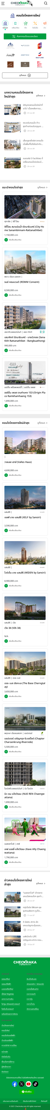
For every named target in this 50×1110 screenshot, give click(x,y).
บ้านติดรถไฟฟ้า (7, 1040)
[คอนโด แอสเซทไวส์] (25, 55)
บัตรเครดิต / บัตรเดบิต (35, 984)
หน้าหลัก (5, 1051)
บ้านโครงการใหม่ (8, 1025)
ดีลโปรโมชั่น (6, 1056)
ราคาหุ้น (30, 999)
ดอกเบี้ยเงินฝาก (32, 989)
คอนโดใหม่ (6, 1030)
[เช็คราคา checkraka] (20, 3)
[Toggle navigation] (3, 3)
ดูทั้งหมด (22, 75)
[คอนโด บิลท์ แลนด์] (39, 55)
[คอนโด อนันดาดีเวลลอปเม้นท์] (25, 46)
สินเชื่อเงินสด (32, 979)
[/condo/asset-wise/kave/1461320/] (25, 829)
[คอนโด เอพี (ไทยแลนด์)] (39, 46)
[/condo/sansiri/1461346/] (25, 552)
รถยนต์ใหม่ (6, 979)
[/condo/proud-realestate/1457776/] (25, 262)
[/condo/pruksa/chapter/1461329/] (25, 718)
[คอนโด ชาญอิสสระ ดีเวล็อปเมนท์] (25, 64)
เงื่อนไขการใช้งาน (8, 1061)
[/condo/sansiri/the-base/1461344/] (25, 663)
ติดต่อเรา (5, 1071)
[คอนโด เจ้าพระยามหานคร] (10, 64)
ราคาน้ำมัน (31, 1004)
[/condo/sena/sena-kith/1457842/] (25, 317)
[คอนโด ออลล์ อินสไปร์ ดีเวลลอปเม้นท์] (10, 46)
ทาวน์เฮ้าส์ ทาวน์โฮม (9, 1045)
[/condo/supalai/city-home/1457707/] (25, 206)
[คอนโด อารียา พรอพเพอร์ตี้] (10, 55)
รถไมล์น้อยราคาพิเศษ (10, 1014)
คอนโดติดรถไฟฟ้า (8, 1035)
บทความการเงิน (7, 999)
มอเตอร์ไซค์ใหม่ (7, 989)
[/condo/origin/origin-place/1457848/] (25, 372)
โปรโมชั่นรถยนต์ (8, 1009)
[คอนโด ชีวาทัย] (39, 64)
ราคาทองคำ (31, 994)
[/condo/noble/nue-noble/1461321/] (25, 774)
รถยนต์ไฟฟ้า (6, 984)
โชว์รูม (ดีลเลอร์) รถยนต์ (11, 1004)
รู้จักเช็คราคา (6, 1066)
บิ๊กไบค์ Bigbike (8, 994)
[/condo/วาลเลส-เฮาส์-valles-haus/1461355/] (25, 442)
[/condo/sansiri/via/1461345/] (25, 608)
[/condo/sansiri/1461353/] (25, 497)
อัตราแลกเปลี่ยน (33, 1009)
